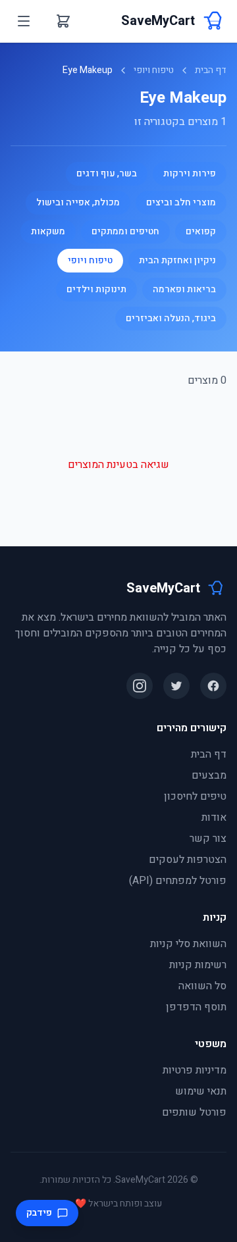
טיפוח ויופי (154, 70)
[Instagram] (139, 686)
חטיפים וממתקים (125, 231)
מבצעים (209, 775)
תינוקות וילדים (96, 289)
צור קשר (208, 838)
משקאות (48, 231)
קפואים (201, 231)
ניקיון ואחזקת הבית (177, 260)
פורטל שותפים (194, 1112)
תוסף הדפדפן (196, 1007)
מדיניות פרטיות (194, 1070)
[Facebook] (213, 686)
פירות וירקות (189, 173)
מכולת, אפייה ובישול (78, 202)
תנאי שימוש (200, 1091)
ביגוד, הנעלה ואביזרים (171, 318)
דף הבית (210, 70)
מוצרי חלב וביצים (181, 202)
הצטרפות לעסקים (187, 859)
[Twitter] (176, 686)
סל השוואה (202, 986)
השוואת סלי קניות (188, 944)
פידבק (39, 1213)
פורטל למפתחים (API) (177, 881)
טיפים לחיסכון (195, 796)
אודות (213, 817)
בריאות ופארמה (184, 289)
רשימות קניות (197, 965)
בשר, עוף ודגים (106, 173)
